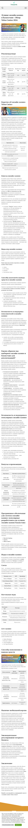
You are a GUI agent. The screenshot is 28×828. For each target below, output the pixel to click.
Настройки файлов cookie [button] (8, 824)
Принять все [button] (18, 824)
